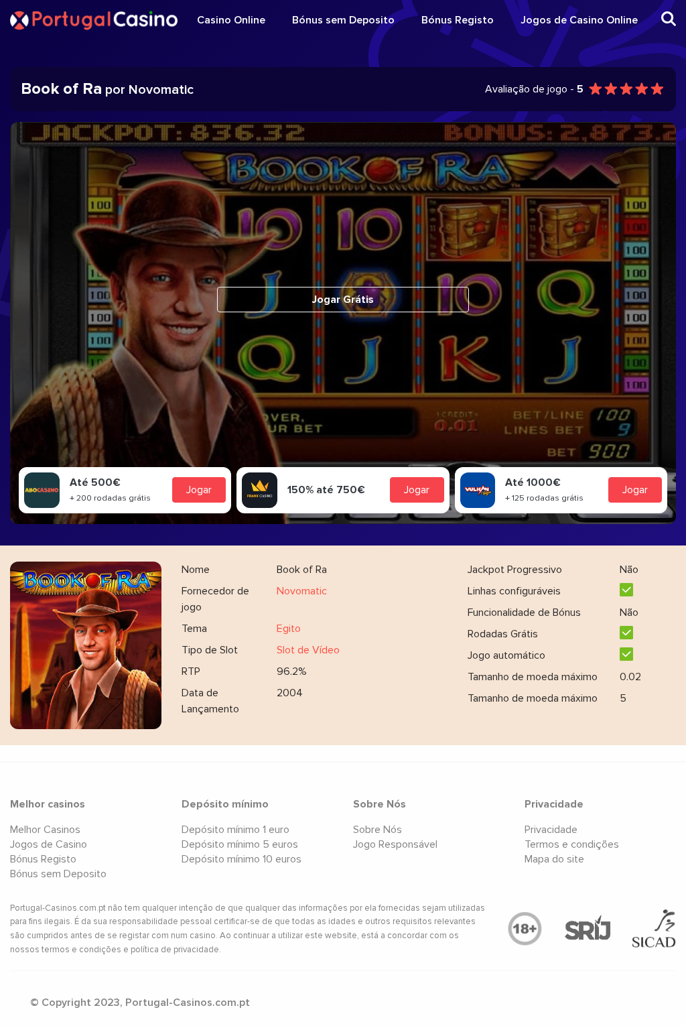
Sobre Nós (377, 829)
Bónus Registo (457, 20)
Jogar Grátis (343, 299)
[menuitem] (231, 20)
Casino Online (231, 20)
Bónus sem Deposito (343, 20)
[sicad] (654, 929)
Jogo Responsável (395, 844)
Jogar (199, 490)
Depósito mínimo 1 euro (235, 829)
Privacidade (551, 829)
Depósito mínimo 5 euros (240, 844)
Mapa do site (554, 859)
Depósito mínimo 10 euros (241, 859)
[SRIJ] (587, 928)
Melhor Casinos (45, 829)
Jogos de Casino (48, 844)
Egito (289, 628)
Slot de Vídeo (308, 650)
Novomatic (302, 591)
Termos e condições (572, 844)
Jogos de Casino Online (579, 20)
